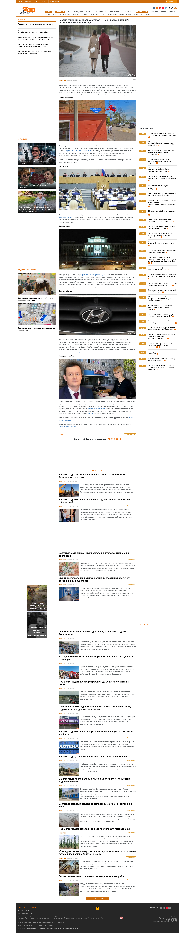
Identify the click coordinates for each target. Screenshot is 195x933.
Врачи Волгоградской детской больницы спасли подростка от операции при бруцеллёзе (159, 169)
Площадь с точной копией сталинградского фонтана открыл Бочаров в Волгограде (34, 32)
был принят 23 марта (66, 217)
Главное (21, 19)
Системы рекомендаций (25, 913)
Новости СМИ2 (98, 470)
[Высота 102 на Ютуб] (160, 8)
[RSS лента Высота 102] (169, 908)
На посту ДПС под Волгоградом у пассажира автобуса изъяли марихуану (160, 345)
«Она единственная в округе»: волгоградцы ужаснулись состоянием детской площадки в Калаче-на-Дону (162, 259)
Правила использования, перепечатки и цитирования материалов (58, 928)
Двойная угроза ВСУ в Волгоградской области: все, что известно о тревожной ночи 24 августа (36, 38)
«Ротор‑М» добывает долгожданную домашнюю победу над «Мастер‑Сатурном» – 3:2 (161, 336)
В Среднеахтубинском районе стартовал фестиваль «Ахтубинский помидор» (161, 187)
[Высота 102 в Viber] (169, 8)
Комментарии (130, 435)
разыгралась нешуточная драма (94, 275)
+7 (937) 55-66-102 (114, 439)
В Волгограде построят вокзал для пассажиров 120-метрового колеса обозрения (161, 367)
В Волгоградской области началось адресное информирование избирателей (161, 152)
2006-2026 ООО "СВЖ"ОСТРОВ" (28, 907)
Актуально (22, 139)
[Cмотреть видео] (158, 145)
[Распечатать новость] (135, 20)
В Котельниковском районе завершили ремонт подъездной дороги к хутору (159, 298)
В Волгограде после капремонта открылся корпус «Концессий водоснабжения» (160, 235)
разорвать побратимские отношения (77, 151)
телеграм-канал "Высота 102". (70, 426)
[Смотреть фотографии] (149, 137)
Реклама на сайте (23, 910)
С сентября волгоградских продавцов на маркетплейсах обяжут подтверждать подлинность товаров (162, 202)
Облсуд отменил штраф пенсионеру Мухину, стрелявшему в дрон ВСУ (34, 52)
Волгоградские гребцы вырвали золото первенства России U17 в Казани (160, 307)
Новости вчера (55, 1)
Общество (62, 80)
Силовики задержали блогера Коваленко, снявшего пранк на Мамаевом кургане (33, 45)
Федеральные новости (27, 270)
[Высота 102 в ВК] (154, 8)
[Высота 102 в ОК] (157, 8)
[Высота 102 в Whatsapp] (172, 8)
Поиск (171, 1)
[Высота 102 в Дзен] (163, 8)
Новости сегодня (40, 1)
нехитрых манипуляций (96, 409)
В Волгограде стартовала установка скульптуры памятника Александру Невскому (161, 143)
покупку (91, 413)
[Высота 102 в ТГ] (166, 8)
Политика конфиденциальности (27, 928)
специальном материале (85, 352)
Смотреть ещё (97, 899)
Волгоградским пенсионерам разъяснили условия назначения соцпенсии (160, 161)
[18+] (175, 8)
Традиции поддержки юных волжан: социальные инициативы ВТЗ (36, 25)
